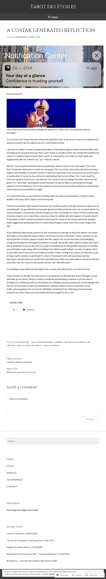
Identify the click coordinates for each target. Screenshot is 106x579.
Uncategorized (22, 342)
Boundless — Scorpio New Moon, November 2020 (32, 560)
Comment (89, 419)
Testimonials (15, 479)
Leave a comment (51, 345)
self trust (20, 345)
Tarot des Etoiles (53, 6)
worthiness (36, 345)
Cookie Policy (54, 574)
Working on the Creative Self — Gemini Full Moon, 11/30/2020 (38, 554)
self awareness (70, 342)
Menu (54, 17)
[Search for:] (53, 441)
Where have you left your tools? (21, 370)
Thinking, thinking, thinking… (20, 360)
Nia (38, 37)
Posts (10, 466)
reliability (58, 342)
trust (28, 345)
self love (82, 342)
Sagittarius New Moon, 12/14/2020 (24, 547)
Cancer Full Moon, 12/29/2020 (22, 533)
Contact (12, 486)
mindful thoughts (45, 342)
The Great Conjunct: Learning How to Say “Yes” (31, 540)
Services (12, 472)
